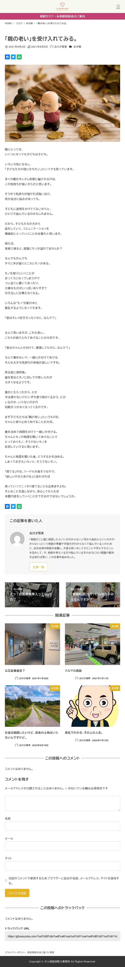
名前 (8, 818)
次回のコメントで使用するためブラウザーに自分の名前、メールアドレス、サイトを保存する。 (64, 880)
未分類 (77, 46)
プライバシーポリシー (15, 952)
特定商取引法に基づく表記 (40, 952)
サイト (8, 858)
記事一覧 (39, 567)
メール (9, 838)
